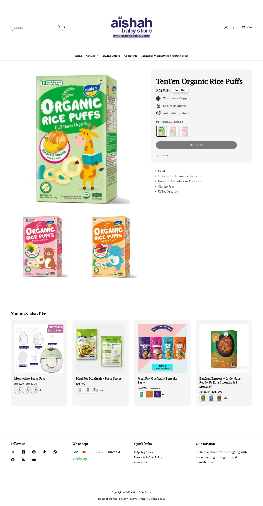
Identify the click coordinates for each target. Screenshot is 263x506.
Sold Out (196, 145)
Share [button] (164, 155)
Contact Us (140, 462)
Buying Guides (111, 55)
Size (169, 121)
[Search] (58, 27)
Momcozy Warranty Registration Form (165, 55)
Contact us (130, 55)
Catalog (90, 55)
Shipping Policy (143, 452)
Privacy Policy (127, 498)
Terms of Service (107, 498)
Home (78, 55)
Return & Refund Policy (148, 457)
